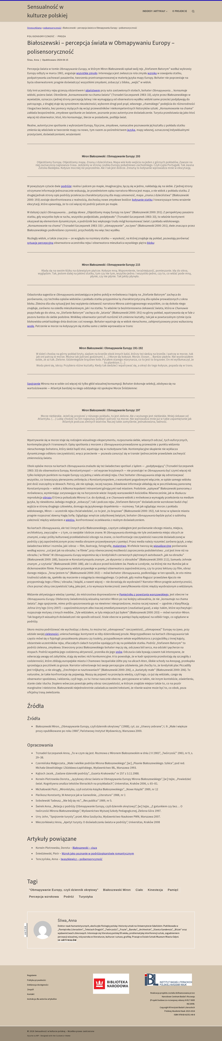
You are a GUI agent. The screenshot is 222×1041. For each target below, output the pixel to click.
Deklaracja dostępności (37, 984)
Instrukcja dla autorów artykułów (42, 999)
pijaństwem (92, 90)
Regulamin (32, 975)
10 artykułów (67, 940)
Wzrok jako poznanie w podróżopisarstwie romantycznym (98, 853)
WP (37, 1036)
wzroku (152, 73)
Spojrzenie (33, 383)
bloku (150, 243)
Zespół (30, 989)
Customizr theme (63, 1036)
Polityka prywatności (36, 980)
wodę (30, 326)
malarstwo (119, 546)
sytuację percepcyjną (40, 243)
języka (131, 130)
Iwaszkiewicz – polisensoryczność (81, 859)
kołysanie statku (142, 199)
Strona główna (34, 27)
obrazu (47, 497)
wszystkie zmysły (86, 73)
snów (119, 652)
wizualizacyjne (162, 546)
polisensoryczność (52, 27)
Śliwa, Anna (33, 60)
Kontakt (30, 994)
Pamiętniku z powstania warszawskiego (144, 594)
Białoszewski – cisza (84, 848)
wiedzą (70, 520)
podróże (66, 186)
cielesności (51, 634)
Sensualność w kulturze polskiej (50, 1031)
